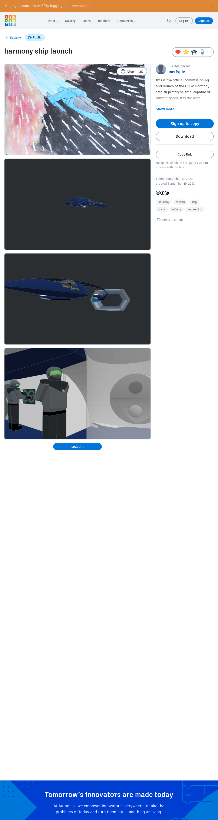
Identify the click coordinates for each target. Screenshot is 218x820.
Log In (184, 21)
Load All (77, 446)
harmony (163, 202)
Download (185, 136)
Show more (165, 109)
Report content (172, 220)
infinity (176, 209)
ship (194, 202)
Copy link (185, 154)
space (161, 209)
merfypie (177, 71)
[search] (169, 20)
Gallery (15, 37)
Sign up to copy (185, 123)
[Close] (212, 5)
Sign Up (203, 21)
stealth (180, 202)
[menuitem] (52, 21)
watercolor (194, 209)
